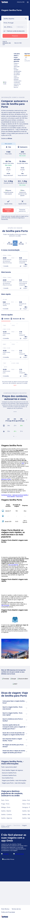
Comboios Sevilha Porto (9, 775)
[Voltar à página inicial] (4, 2)
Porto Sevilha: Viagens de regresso (12, 770)
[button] (9, 27)
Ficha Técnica (5, 909)
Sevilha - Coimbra (6, 814)
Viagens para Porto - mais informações (14, 783)
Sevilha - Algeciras (6, 818)
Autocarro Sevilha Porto (9, 773)
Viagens (9, 825)
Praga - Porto (5, 804)
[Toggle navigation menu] (28, 2)
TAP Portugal (5, 605)
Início (3, 825)
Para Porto (17, 825)
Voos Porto (19, 496)
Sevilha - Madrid (6, 811)
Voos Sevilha (11, 496)
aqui (15, 385)
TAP (23, 463)
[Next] (26, 243)
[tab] (5, 318)
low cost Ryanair (13, 564)
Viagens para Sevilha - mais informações (14, 780)
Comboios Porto (6, 495)
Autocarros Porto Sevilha (20, 495)
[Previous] (3, 420)
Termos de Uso (16, 909)
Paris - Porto (5, 800)
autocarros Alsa (6, 479)
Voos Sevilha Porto (7, 778)
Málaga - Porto (5, 807)
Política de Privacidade (8, 912)
